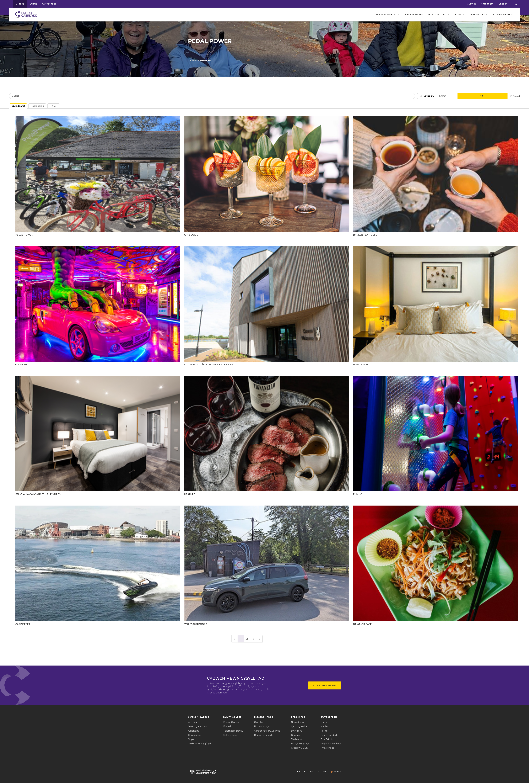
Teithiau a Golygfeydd (200, 743)
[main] (264, 391)
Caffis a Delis (230, 735)
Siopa (191, 739)
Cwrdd (33, 3)
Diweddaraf (18, 106)
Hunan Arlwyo (262, 726)
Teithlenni (296, 739)
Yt (324, 772)
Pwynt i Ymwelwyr (331, 743)
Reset (516, 96)
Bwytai (227, 726)
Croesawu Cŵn (299, 748)
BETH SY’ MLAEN (414, 14)
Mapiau (325, 726)
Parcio (324, 730)
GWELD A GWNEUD (385, 14)
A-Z (54, 106)
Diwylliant (296, 730)
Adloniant (193, 730)
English (503, 3)
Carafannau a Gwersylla (267, 730)
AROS (458, 14)
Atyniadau (193, 722)
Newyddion (297, 722)
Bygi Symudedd (329, 735)
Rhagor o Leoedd (263, 735)
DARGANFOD (477, 14)
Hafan (193, 60)
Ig (318, 772)
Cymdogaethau (299, 726)
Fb (298, 772)
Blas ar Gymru (231, 722)
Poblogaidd (37, 106)
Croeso (20, 3)
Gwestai (258, 722)
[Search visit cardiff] (516, 4)
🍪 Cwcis (335, 772)
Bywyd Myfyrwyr (300, 743)
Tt (311, 772)
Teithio (324, 722)
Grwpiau (296, 735)
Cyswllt (471, 3)
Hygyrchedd (327, 748)
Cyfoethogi (49, 3)
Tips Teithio (327, 739)
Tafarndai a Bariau (233, 730)
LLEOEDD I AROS (263, 717)
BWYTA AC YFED (437, 14)
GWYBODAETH (501, 14)
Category (428, 96)
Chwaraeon (194, 735)
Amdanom (487, 3)
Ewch (483, 96)
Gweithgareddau (197, 726)
